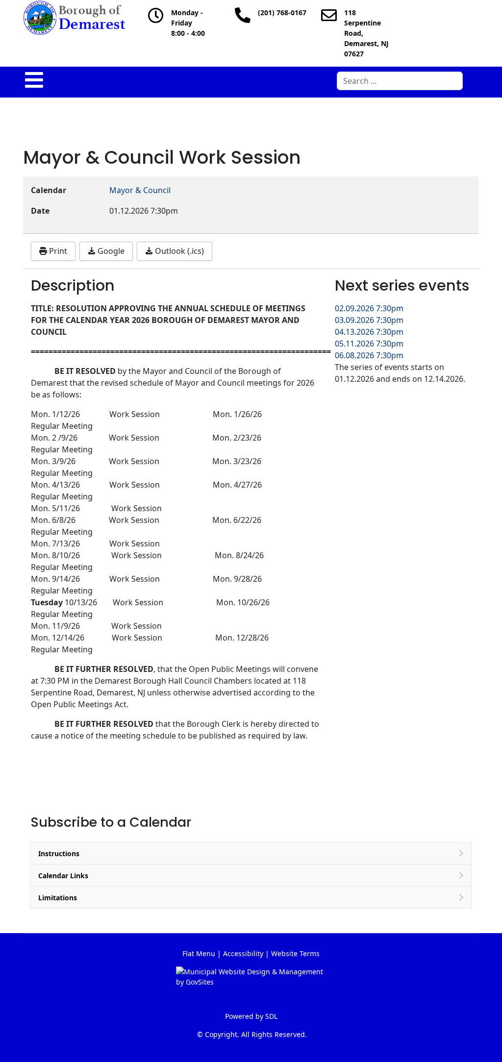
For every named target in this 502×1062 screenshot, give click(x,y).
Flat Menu (198, 953)
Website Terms (295, 953)
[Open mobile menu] (34, 80)
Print (57, 251)
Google (110, 251)
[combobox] (400, 81)
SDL (271, 1016)
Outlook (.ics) (178, 251)
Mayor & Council (140, 190)
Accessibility (243, 953)
